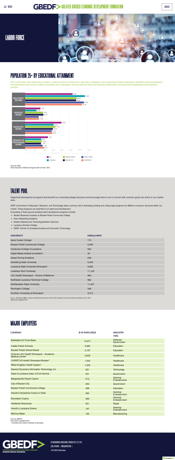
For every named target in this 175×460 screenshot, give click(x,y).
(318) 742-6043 (55, 446)
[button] (8, 7)
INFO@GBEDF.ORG (66, 446)
